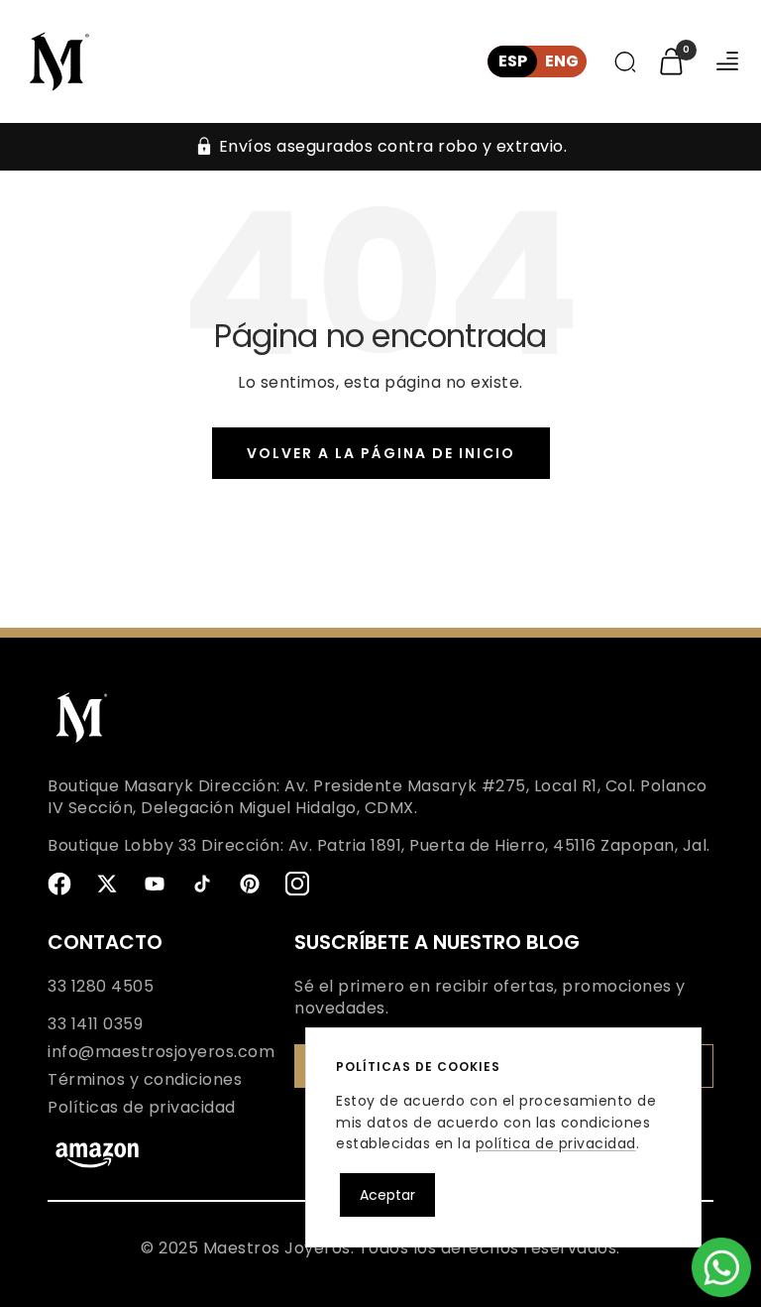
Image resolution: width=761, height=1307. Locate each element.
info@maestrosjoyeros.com (161, 1052)
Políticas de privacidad (142, 1108)
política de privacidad (556, 1143)
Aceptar (387, 1195)
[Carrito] (671, 61)
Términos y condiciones (145, 1080)
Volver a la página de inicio (381, 453)
